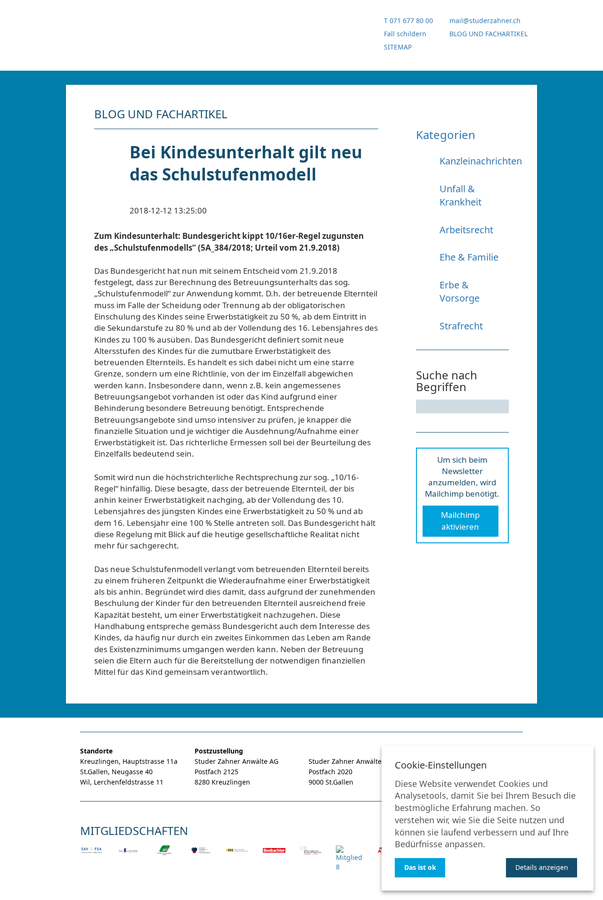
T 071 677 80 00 (408, 20)
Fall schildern (405, 33)
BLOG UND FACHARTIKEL (488, 33)
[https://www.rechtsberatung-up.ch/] (311, 856)
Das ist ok (420, 867)
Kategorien (445, 134)
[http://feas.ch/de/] (237, 856)
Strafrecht (461, 325)
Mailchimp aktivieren (460, 520)
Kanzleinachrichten (481, 161)
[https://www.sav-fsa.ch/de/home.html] (91, 856)
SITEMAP (398, 46)
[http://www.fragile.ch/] (349, 864)
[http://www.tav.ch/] (128, 856)
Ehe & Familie (469, 257)
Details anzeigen (541, 867)
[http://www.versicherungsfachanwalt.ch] (201, 856)
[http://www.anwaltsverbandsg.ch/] (164, 856)
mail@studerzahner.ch (485, 20)
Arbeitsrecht (466, 229)
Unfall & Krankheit (460, 195)
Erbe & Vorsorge (460, 291)
